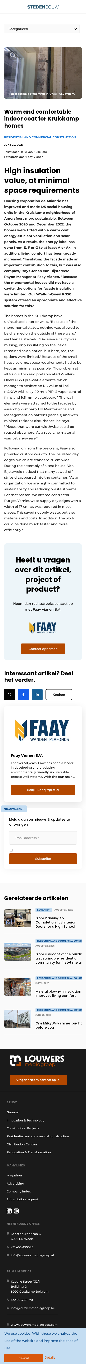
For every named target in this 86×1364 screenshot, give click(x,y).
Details (49, 1357)
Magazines (15, 1175)
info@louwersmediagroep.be (33, 1308)
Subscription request (22, 1199)
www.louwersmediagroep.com (34, 1325)
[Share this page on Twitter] (9, 694)
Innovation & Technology (25, 1120)
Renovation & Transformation (29, 1152)
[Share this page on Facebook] (23, 694)
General (13, 1112)
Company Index (19, 1191)
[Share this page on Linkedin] (37, 694)
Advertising (15, 1183)
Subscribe (43, 859)
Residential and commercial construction (40, 137)
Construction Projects (23, 1128)
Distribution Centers (22, 1144)
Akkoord (24, 1358)
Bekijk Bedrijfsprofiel (43, 790)
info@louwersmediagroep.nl (32, 1255)
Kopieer (59, 695)
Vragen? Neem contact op (36, 1080)
